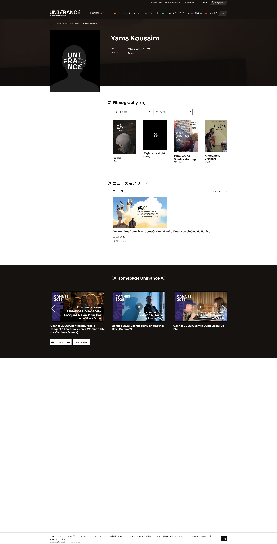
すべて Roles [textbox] (162, 112)
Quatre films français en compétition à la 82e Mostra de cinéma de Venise (161, 231)
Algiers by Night (154, 153)
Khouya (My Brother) (212, 157)
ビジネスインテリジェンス (178, 13)
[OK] (224, 539)
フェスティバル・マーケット (130, 13)
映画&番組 (94, 13)
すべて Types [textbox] (121, 112)
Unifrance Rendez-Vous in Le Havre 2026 (165, 3)
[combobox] (132, 112)
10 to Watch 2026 (191, 3)
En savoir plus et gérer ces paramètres (65, 542)
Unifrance (199, 13)
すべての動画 (81, 342)
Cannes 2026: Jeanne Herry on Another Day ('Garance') (137, 327)
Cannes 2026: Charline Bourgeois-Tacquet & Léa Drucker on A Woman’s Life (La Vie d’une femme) (77, 329)
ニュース (108, 13)
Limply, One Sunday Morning (185, 157)
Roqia (117, 157)
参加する (213, 13)
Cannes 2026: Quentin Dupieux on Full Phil (198, 327)
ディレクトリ (155, 13)
